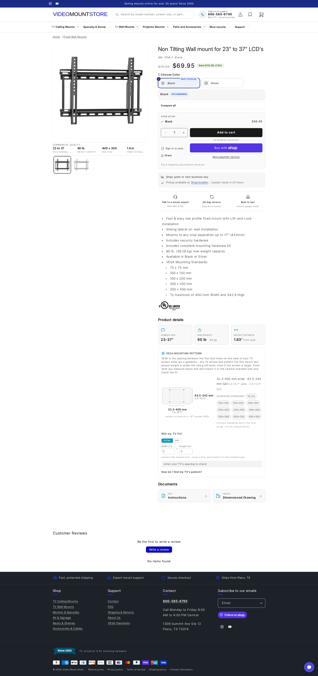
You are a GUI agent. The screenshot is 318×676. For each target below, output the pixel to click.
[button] (261, 14)
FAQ (110, 606)
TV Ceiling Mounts (65, 601)
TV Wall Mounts (63, 606)
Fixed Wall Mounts (75, 36)
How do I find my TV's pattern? (181, 471)
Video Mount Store (73, 669)
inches (167, 440)
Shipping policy (157, 669)
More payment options (226, 157)
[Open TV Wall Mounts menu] (137, 27)
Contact (113, 601)
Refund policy (96, 669)
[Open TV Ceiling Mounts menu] (77, 27)
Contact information (181, 669)
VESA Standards (119, 623)
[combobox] (156, 15)
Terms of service (136, 669)
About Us (114, 617)
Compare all (168, 105)
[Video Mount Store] (80, 14)
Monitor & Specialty (66, 612)
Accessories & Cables (68, 628)
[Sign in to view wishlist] (250, 14)
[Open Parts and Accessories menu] (204, 27)
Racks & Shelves (64, 623)
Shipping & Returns (121, 612)
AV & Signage (62, 617)
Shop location (199, 182)
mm (177, 440)
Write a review (159, 549)
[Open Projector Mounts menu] (167, 27)
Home (56, 36)
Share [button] (168, 155)
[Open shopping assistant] (309, 667)
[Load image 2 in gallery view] (81, 164)
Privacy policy (115, 669)
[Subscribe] (261, 603)
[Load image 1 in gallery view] (62, 164)
